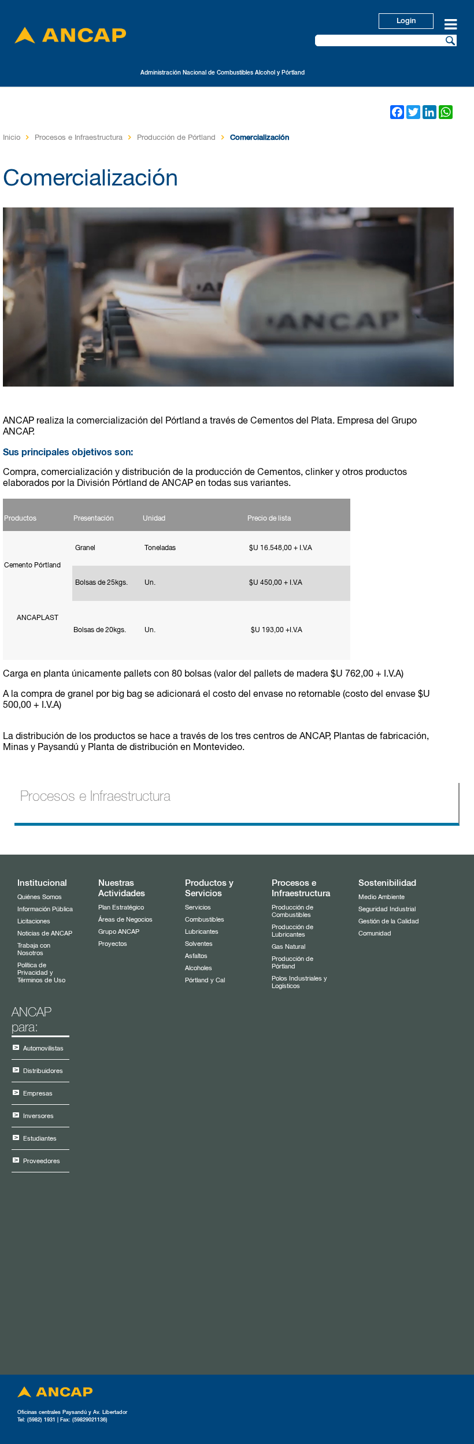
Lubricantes (202, 932)
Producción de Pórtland (176, 138)
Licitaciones (33, 921)
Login (406, 21)
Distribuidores (43, 1071)
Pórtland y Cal (205, 980)
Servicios (198, 907)
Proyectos (112, 944)
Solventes (199, 944)
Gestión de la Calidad (388, 921)
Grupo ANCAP (118, 932)
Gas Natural (288, 947)
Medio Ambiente (381, 897)
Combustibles (204, 919)
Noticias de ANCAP (44, 933)
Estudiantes (40, 1138)
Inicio (11, 138)
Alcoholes (198, 968)
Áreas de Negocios (125, 919)
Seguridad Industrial (387, 909)
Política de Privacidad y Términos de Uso (41, 972)
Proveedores (41, 1161)
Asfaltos (196, 956)
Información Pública (45, 909)
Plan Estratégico (121, 907)
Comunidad (374, 933)
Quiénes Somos (39, 897)
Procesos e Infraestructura (79, 138)
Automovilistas (43, 1048)
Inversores (38, 1116)
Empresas (38, 1093)
